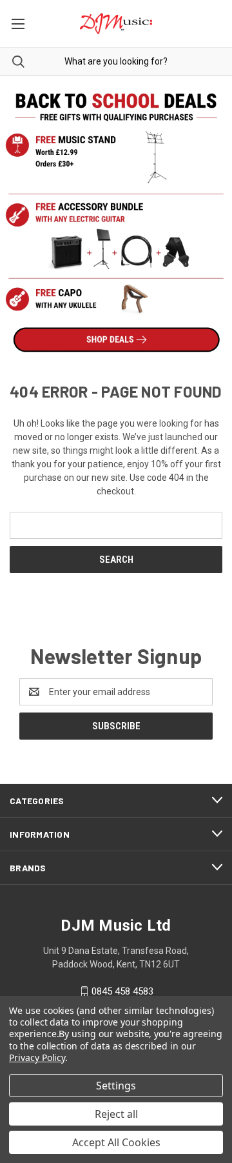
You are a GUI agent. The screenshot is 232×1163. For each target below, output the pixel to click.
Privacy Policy (37, 1057)
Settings (116, 1085)
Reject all (116, 1114)
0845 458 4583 (122, 991)
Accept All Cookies (116, 1142)
